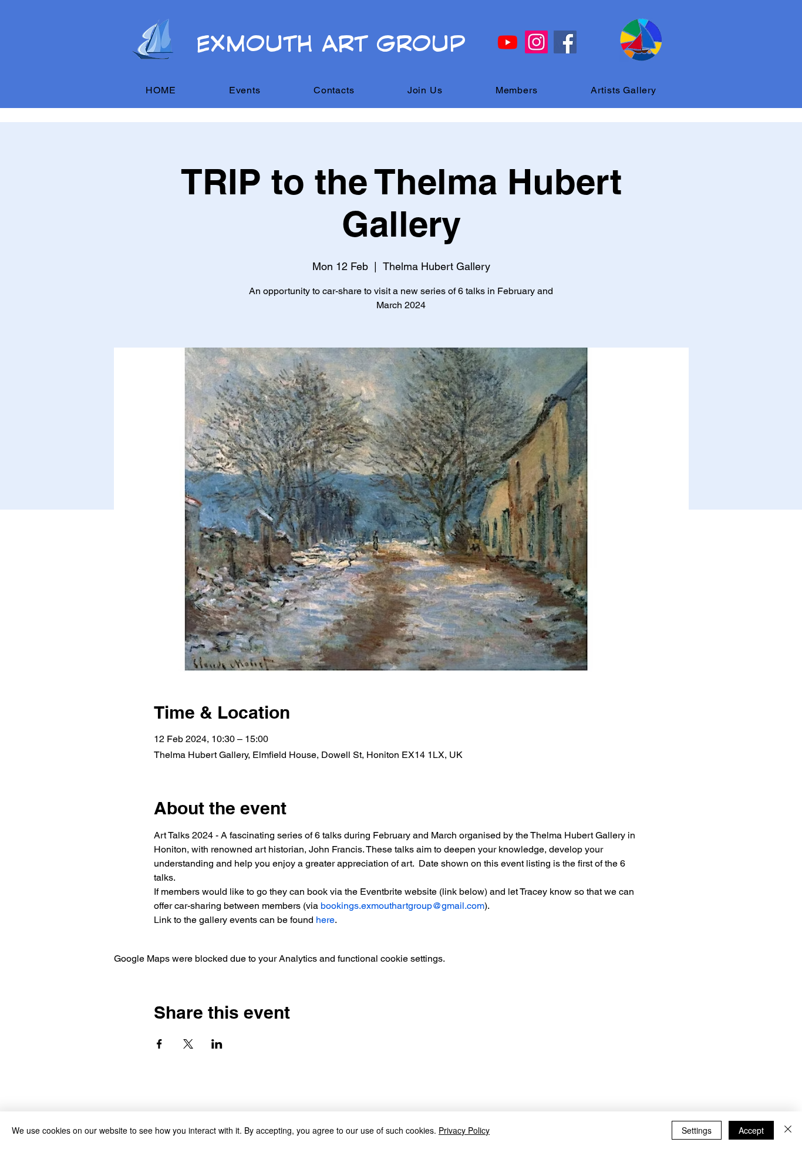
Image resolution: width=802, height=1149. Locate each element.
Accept (751, 1130)
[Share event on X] (188, 1044)
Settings (697, 1130)
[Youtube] (507, 42)
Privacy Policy (464, 1130)
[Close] (788, 1130)
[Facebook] (565, 42)
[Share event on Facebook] (159, 1044)
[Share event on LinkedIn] (217, 1044)
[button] (245, 90)
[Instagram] (536, 42)
